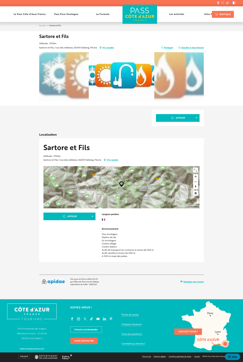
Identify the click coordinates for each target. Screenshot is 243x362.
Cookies (197, 356)
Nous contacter (84, 340)
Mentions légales (160, 356)
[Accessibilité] (218, 3)
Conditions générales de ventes (180, 356)
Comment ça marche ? (133, 343)
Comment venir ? (188, 331)
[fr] (233, 3)
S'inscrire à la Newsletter (86, 329)
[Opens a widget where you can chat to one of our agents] (232, 357)
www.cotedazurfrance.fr (32, 348)
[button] (227, 2)
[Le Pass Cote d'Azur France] (139, 14)
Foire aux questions (132, 334)
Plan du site (146, 356)
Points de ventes (130, 314)
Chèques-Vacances (132, 324)
